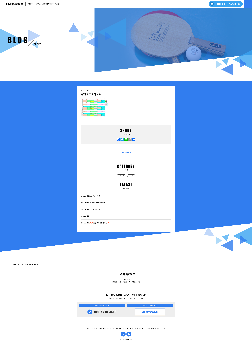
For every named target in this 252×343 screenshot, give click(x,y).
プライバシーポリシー (152, 328)
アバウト (94, 328)
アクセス (125, 328)
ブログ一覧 (126, 152)
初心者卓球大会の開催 (93, 202)
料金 (100, 328)
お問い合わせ (139, 328)
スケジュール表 (90, 196)
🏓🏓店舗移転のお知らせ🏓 (95, 223)
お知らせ (121, 176)
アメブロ (163, 328)
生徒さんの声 (107, 328)
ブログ (131, 176)
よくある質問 (117, 328)
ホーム (15, 264)
